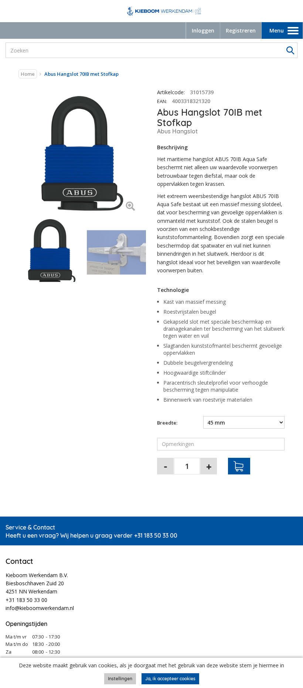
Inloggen (203, 30)
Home (28, 74)
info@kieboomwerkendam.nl (40, 608)
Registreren (241, 30)
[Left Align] (130, 207)
